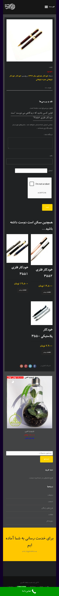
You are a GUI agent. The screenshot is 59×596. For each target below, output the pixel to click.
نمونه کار (49, 521)
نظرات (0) (48, 88)
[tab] (48, 88)
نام (50, 156)
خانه (48, 587)
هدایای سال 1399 (35, 76)
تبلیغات (50, 495)
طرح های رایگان (47, 508)
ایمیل (49, 171)
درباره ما (11, 587)
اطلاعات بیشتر (47, 292)
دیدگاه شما (48, 135)
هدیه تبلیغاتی (41, 80)
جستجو (46, 459)
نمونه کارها (33, 587)
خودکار (45, 76)
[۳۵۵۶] (29, 40)
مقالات (50, 515)
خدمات (50, 502)
